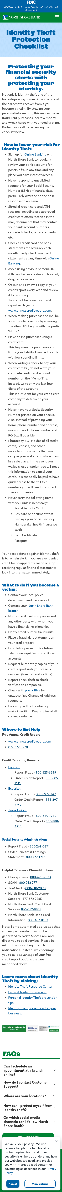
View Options (40, 1184)
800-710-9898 (35, 888)
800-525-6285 (46, 772)
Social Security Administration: (24, 839)
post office (32, 690)
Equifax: (14, 767)
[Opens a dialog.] (31, 1028)
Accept (13, 1184)
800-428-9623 (40, 877)
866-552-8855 (31, 909)
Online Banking (35, 154)
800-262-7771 (29, 883)
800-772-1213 (35, 857)
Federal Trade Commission (27, 992)
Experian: (15, 789)
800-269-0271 (40, 846)
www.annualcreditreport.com (29, 310)
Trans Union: (17, 810)
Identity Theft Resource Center (30, 986)
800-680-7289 (46, 816)
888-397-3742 (46, 794)
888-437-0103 (38, 920)
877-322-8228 (18, 747)
